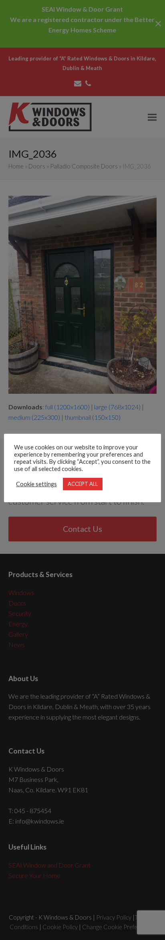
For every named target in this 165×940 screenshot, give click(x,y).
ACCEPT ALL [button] (83, 484)
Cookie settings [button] (36, 484)
